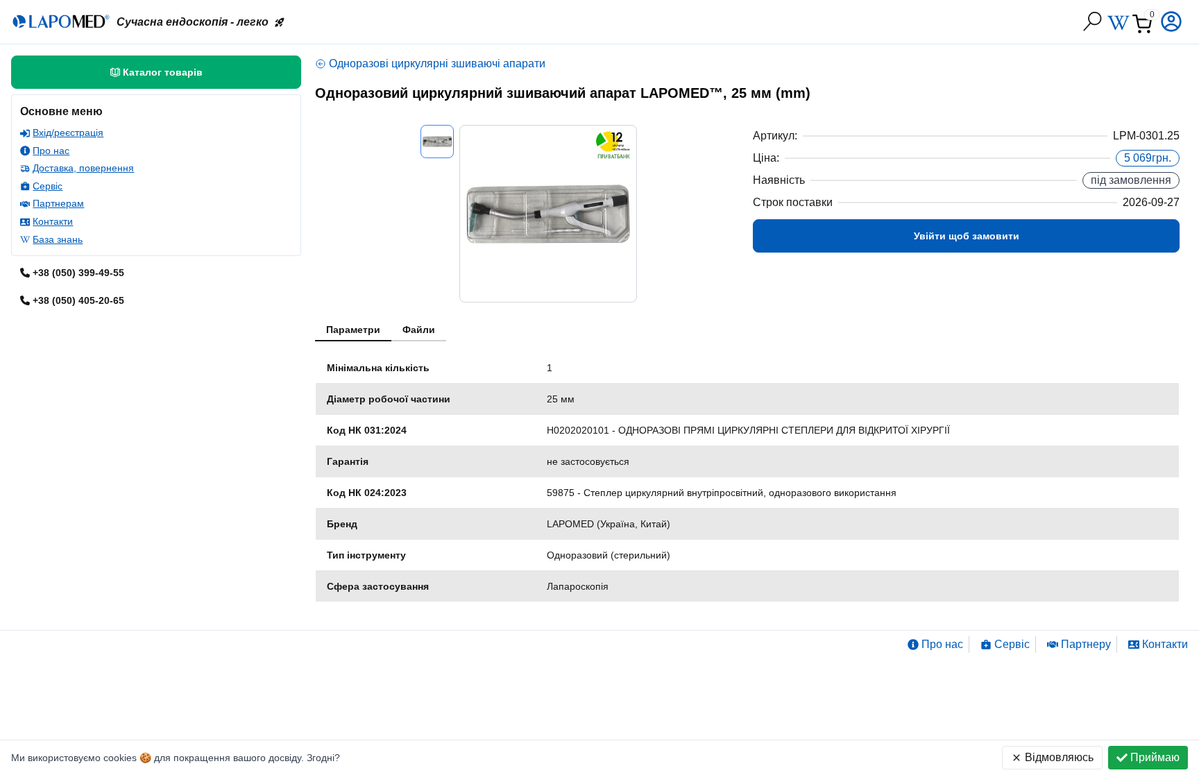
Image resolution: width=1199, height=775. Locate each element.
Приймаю (1155, 757)
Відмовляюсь (1059, 757)
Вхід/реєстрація (68, 132)
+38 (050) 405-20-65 (78, 300)
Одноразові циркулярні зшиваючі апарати (437, 63)
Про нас (51, 150)
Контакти (53, 221)
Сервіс (47, 185)
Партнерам (58, 203)
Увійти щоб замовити (966, 235)
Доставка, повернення (83, 167)
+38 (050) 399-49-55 (78, 272)
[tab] (353, 330)
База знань (58, 239)
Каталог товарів (163, 72)
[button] (1172, 21)
